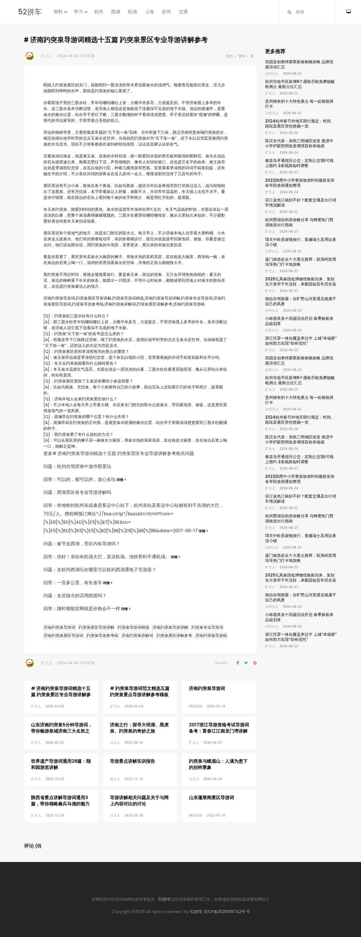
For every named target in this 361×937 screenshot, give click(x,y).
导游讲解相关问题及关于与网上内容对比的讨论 (139, 800)
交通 (183, 11)
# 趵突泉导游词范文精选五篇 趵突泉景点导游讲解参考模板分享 (140, 694)
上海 (149, 11)
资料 (58, 11)
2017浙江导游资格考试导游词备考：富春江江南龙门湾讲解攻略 (219, 731)
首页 (229, 56)
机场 (132, 11)
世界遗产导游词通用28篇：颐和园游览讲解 (61, 764)
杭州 (98, 11)
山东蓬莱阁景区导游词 (211, 797)
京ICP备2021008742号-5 (227, 911)
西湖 (115, 11)
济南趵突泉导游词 (207, 688)
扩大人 (47, 56)
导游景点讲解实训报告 (132, 761)
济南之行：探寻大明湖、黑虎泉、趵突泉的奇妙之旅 (139, 728)
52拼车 (30, 12)
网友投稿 (195, 706)
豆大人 (115, 742)
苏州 (166, 11)
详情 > (121, 479)
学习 (78, 11)
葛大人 (115, 779)
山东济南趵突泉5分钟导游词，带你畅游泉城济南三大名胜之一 (62, 731)
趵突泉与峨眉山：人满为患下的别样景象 (218, 764)
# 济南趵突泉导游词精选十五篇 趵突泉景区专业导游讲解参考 (61, 694)
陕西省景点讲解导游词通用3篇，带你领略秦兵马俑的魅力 (60, 800)
